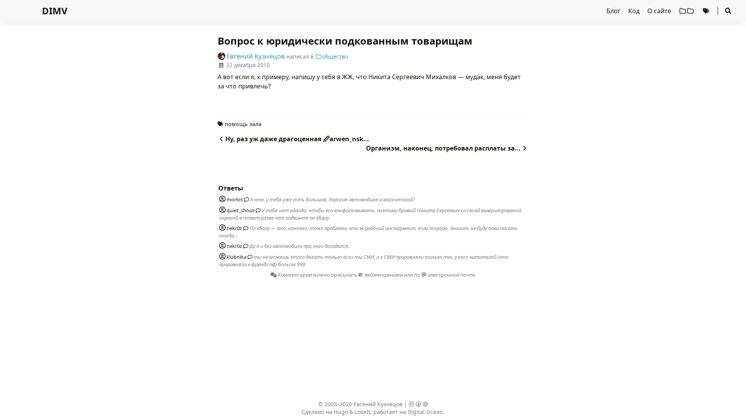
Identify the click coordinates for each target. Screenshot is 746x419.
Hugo (341, 412)
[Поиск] (728, 11)
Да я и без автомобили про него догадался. (299, 245)
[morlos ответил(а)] (245, 199)
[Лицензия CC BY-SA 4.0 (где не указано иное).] (418, 404)
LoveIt (362, 412)
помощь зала (243, 124)
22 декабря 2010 (248, 65)
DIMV (55, 10)
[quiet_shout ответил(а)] (257, 210)
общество (335, 56)
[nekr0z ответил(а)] (244, 228)
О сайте (660, 11)
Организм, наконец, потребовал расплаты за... (443, 148)
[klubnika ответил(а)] (249, 256)
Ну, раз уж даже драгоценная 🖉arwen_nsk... (297, 139)
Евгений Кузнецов (378, 404)
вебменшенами (383, 274)
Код (634, 11)
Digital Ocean (425, 412)
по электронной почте (444, 274)
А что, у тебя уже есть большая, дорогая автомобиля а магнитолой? (332, 199)
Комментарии (294, 274)
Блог (614, 11)
